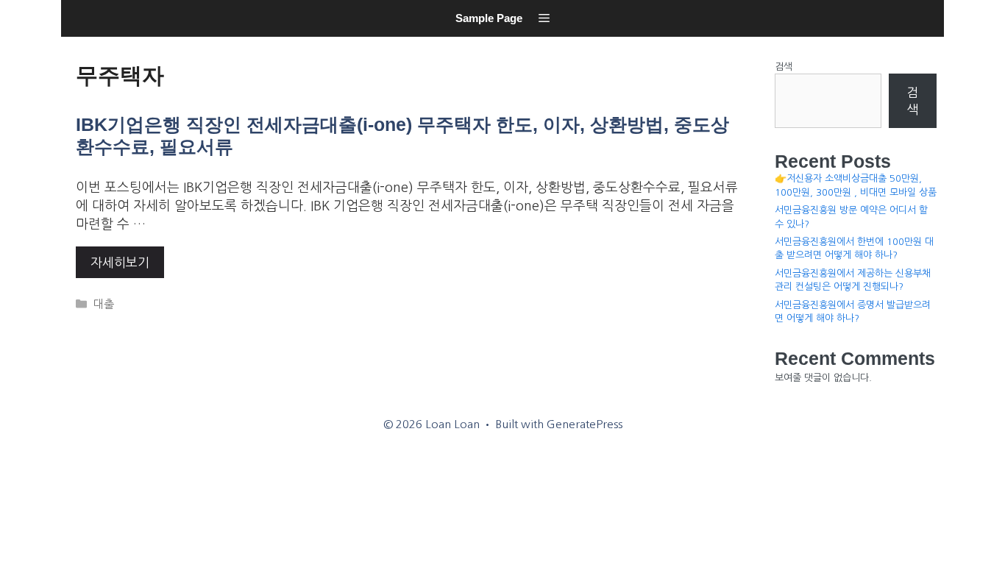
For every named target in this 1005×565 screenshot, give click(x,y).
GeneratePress (584, 424)
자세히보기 (119, 262)
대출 (103, 304)
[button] (544, 18)
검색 (783, 66)
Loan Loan (80, 41)
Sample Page (488, 18)
